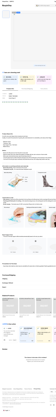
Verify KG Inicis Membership (15, 403)
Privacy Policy (37, 388)
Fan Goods (15, 96)
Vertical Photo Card (24, 315)
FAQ (52, 391)
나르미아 (10, 93)
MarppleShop (5, 1)
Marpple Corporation (7, 389)
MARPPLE (12, 1)
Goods (10, 96)
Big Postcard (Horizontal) (9, 315)
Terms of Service (28, 389)
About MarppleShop (17, 389)
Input (14, 340)
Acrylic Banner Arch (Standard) (43, 315)
